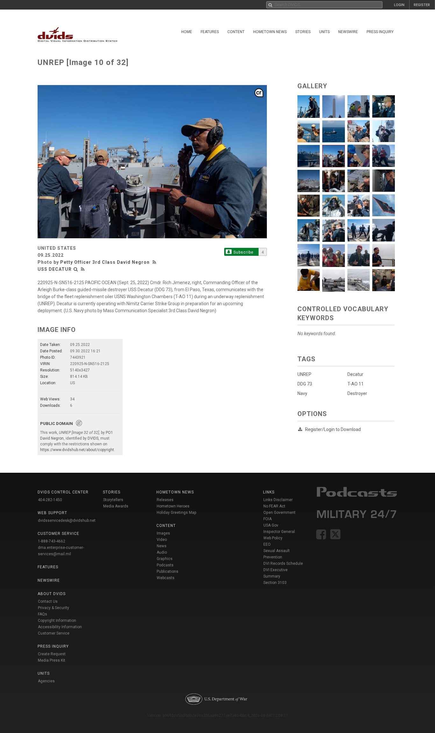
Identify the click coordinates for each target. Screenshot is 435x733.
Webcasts (166, 578)
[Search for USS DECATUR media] (76, 269)
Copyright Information (57, 620)
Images (163, 533)
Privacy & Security (53, 608)
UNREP (304, 374)
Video (162, 539)
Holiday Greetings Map (176, 512)
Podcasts (165, 565)
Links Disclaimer (278, 500)
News (162, 546)
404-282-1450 (50, 500)
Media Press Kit (51, 660)
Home (186, 32)
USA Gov (270, 525)
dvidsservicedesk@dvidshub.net (67, 520)
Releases (165, 500)
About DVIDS (52, 594)
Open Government (279, 512)
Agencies (46, 681)
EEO (267, 544)
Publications (167, 571)
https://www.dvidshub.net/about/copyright (77, 450)
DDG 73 (304, 383)
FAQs (42, 614)
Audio (162, 552)
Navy (302, 393)
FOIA (267, 519)
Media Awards (115, 506)
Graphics (165, 559)
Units (324, 32)
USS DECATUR (55, 269)
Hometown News (270, 32)
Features (210, 32)
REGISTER (422, 5)
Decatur (355, 374)
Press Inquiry (380, 32)
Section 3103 (275, 582)
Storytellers (113, 500)
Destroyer (357, 393)
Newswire (348, 32)
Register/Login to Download (333, 429)
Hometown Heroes (173, 506)
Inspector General (279, 531)
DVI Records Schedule (283, 563)
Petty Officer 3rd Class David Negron (105, 262)
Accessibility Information (60, 627)
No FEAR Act (274, 506)
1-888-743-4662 (51, 541)
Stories (302, 32)
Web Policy (272, 538)
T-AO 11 (355, 383)
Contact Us (48, 601)
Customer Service (53, 633)
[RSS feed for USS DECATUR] (83, 269)
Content (236, 32)
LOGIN (399, 5)
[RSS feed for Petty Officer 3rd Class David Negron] (155, 262)
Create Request (52, 654)
